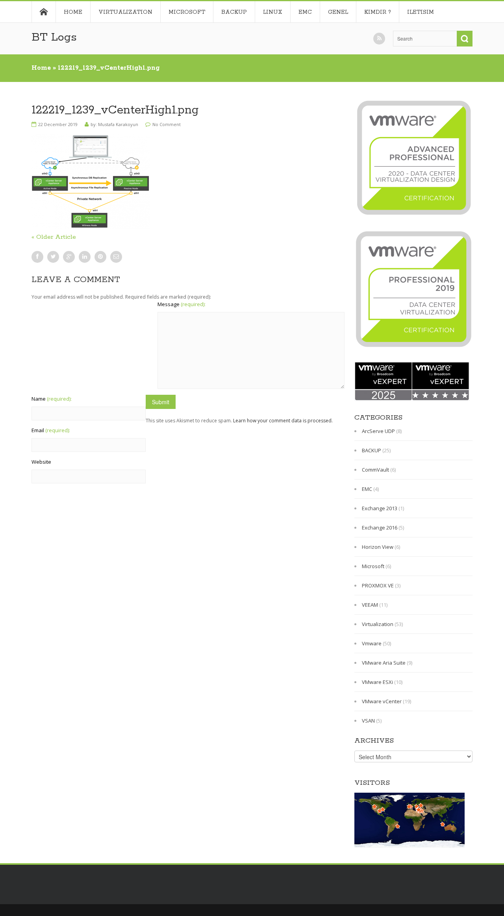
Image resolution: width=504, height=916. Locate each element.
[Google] (69, 257)
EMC (305, 12)
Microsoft (187, 12)
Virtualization (125, 12)
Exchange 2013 (379, 508)
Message (182, 304)
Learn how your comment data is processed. (283, 420)
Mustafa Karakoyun (118, 124)
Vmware (372, 643)
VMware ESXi (377, 682)
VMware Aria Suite (384, 662)
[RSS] (379, 39)
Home (44, 11)
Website (41, 461)
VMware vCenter (382, 701)
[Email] (116, 257)
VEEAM (370, 604)
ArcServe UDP (378, 431)
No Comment (166, 124)
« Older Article (54, 237)
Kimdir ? (377, 12)
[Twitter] (53, 257)
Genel (338, 12)
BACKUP (234, 12)
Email (51, 430)
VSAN (368, 720)
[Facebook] (37, 257)
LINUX (272, 12)
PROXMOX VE (378, 585)
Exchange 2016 (379, 527)
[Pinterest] (100, 257)
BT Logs (54, 37)
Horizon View (377, 546)
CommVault (375, 469)
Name (52, 398)
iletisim (420, 12)
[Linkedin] (85, 257)
